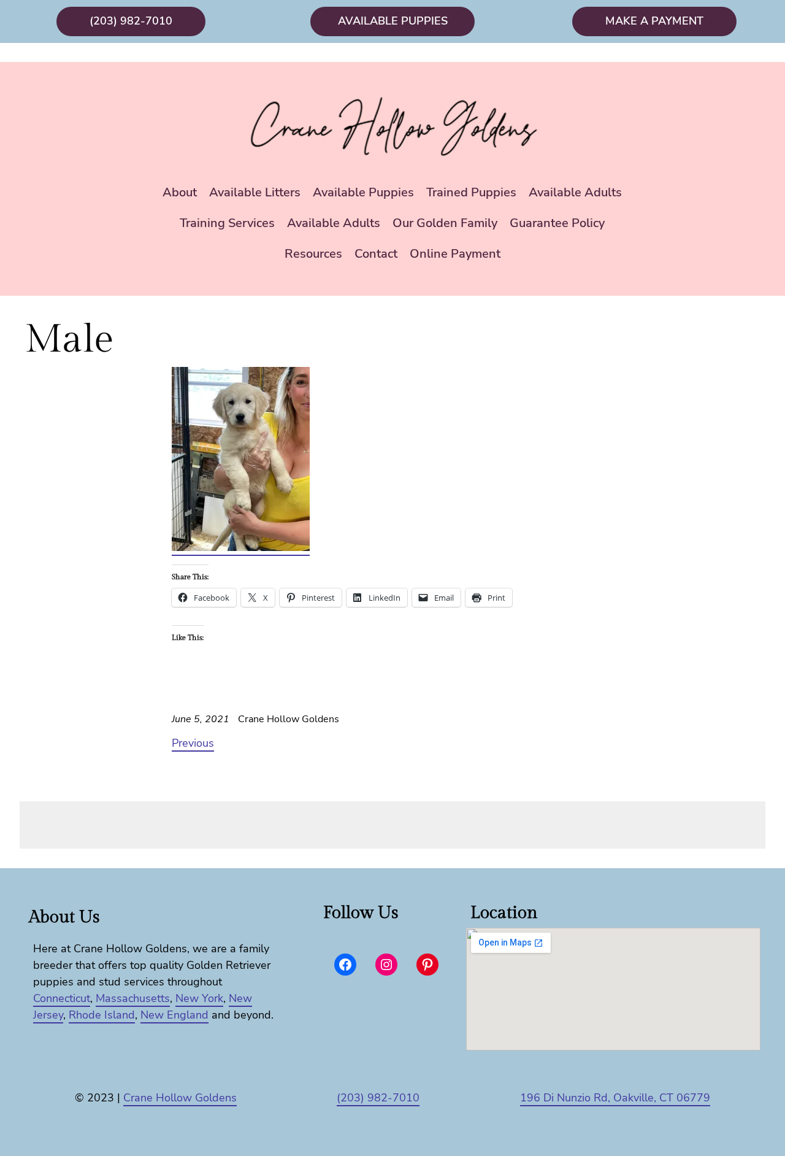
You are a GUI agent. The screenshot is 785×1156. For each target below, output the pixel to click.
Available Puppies (393, 20)
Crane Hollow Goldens (180, 1097)
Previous (193, 743)
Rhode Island (102, 1015)
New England (174, 1015)
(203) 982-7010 (131, 20)
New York (199, 998)
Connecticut (61, 998)
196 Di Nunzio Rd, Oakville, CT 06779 (615, 1097)
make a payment (654, 20)
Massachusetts (133, 998)
